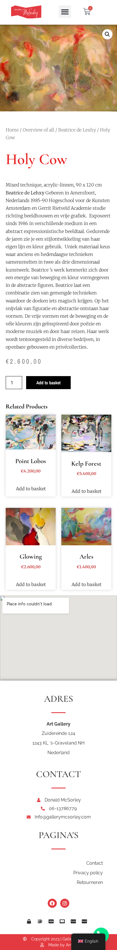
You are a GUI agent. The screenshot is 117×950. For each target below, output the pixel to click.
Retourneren (90, 882)
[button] (65, 11)
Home (12, 130)
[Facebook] (52, 903)
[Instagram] (64, 903)
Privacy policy (88, 872)
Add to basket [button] (31, 488)
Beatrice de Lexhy (77, 130)
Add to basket (48, 382)
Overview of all (38, 130)
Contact (94, 863)
